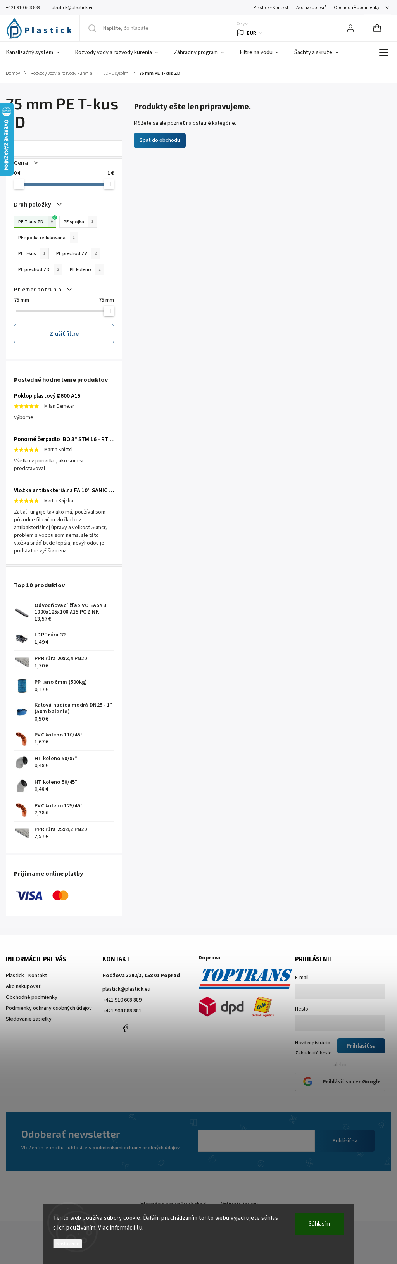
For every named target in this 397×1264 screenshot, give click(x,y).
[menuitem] (36, 53)
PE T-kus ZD (35, 221)
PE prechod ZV (76, 253)
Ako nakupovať (311, 7)
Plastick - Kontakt (271, 7)
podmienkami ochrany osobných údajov (136, 1147)
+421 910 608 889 (122, 1000)
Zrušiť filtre (64, 333)
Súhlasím (319, 1224)
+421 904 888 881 (122, 1011)
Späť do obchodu (160, 140)
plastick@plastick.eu (126, 989)
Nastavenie (67, 1243)
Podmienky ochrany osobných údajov (49, 1008)
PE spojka (78, 221)
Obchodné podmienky (356, 7)
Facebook (125, 1028)
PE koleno (85, 269)
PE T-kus (31, 253)
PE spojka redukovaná (46, 237)
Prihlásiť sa (345, 1141)
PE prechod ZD (38, 269)
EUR (252, 33)
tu (139, 1228)
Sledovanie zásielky (29, 1019)
